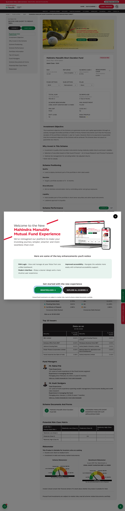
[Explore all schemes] (77, 290)
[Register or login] (48, 290)
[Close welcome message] (115, 216)
